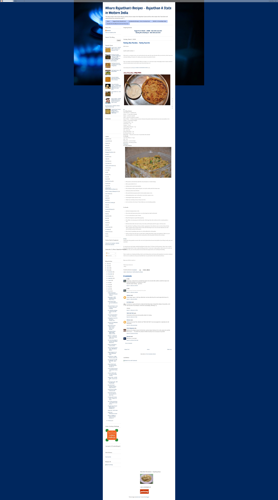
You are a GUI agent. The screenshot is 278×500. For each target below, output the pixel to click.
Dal (106, 172)
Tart (106, 233)
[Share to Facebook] (147, 270)
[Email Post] (140, 269)
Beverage (107, 150)
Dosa (106, 176)
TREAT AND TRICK (130, 313)
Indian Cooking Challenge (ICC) (111, 191)
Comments (109, 255)
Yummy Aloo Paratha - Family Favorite (112, 390)
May (109, 286)
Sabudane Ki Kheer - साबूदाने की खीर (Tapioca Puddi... (112, 332)
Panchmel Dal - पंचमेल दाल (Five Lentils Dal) (112, 357)
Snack (106, 222)
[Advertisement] (121, 473)
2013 (108, 263)
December (110, 272)
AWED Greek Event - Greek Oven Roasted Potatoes (112, 294)
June (109, 284)
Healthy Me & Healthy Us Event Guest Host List (117, 23)
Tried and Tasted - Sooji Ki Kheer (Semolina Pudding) (113, 307)
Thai (106, 236)
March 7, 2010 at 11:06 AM (132, 292)
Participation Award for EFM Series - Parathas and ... (112, 319)
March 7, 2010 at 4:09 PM (132, 299)
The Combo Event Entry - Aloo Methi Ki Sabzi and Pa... (112, 403)
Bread (106, 154)
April (109, 289)
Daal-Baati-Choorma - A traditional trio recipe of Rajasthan (116, 64)
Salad (106, 220)
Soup (106, 225)
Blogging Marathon (109, 152)
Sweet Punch (108, 231)
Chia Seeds (107, 161)
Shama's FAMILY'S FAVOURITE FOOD (139, 67)
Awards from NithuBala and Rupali (113, 323)
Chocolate (107, 163)
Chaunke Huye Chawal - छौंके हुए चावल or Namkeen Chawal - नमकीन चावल (116, 111)
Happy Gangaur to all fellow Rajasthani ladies (112, 353)
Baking (106, 143)
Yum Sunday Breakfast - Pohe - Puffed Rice (113, 315)
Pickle (106, 207)
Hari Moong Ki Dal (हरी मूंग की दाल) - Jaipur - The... (112, 361)
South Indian (107, 227)
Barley (106, 145)
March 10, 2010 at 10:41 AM (132, 340)
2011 (108, 268)
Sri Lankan (107, 229)
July (109, 282)
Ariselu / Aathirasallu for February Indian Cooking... (112, 374)
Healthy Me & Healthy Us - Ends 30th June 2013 (148, 32)
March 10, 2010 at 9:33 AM (132, 333)
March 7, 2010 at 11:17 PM (132, 310)
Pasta (106, 204)
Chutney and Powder (109, 165)
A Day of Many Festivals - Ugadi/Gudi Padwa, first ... (113, 370)
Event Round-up (108, 181)
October (110, 276)
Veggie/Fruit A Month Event (119, 21)
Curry (106, 170)
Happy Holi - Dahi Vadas (113, 410)
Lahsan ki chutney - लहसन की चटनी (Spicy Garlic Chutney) (115, 78)
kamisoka (138, 497)
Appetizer (107, 138)
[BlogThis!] (145, 270)
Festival (106, 183)
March (109, 291)
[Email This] (143, 270)
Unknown (129, 295)
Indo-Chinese (108, 193)
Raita (106, 213)
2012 (108, 265)
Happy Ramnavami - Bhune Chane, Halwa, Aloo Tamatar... (112, 327)
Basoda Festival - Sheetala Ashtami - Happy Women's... (112, 386)
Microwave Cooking (109, 202)
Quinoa (106, 211)
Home (108, 21)
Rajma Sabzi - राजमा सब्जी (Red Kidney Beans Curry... (112, 298)
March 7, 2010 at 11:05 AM (132, 285)
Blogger (147, 497)
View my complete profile (110, 32)
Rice (106, 218)
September (110, 278)
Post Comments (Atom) (151, 354)
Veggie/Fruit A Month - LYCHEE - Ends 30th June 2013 (148, 31)
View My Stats (108, 457)
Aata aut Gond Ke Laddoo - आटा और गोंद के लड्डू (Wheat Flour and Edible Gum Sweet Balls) (116, 87)
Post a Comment (128, 343)
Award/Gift (107, 141)
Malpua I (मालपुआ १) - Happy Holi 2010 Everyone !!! (112, 417)
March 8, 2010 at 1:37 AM (132, 317)
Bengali (106, 147)
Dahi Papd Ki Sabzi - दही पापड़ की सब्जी (116, 71)
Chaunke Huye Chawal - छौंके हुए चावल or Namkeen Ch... (112, 407)
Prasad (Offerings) (109, 209)
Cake (106, 159)
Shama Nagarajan (130, 328)
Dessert (107, 174)
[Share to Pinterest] (149, 270)
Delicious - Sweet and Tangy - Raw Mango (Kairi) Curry (112, 337)
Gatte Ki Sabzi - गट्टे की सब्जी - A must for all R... (112, 379)
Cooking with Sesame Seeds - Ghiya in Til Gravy (112, 398)
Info (106, 196)
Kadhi (106, 198)
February (110, 420)
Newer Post (127, 349)
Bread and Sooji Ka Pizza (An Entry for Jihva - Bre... (112, 394)
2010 (108, 270)
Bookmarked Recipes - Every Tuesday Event (139, 21)
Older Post (169, 349)
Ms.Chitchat (129, 302)
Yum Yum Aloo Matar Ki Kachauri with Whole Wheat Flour (112, 341)
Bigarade (129, 336)
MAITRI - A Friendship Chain (159, 21)
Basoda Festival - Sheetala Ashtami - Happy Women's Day (112, 106)
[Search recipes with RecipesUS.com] (109, 464)
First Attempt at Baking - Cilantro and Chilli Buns (113, 312)
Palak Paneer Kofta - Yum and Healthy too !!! (112, 303)
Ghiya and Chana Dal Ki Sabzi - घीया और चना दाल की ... (112, 349)
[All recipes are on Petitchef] (144, 493)
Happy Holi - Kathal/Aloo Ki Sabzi (112, 413)
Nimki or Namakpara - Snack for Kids (112, 345)
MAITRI (106, 200)
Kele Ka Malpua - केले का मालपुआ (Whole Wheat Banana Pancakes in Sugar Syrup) (116, 100)
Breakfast (107, 156)
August (109, 280)
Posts (108, 253)
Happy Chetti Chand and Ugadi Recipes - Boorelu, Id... (112, 365)
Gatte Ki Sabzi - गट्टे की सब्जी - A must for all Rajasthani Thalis (115, 49)
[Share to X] (146, 270)
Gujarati (107, 185)
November (110, 274)
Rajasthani (107, 216)
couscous (107, 167)
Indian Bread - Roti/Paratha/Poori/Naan (135, 272)
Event (106, 179)
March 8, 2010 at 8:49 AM (132, 325)
